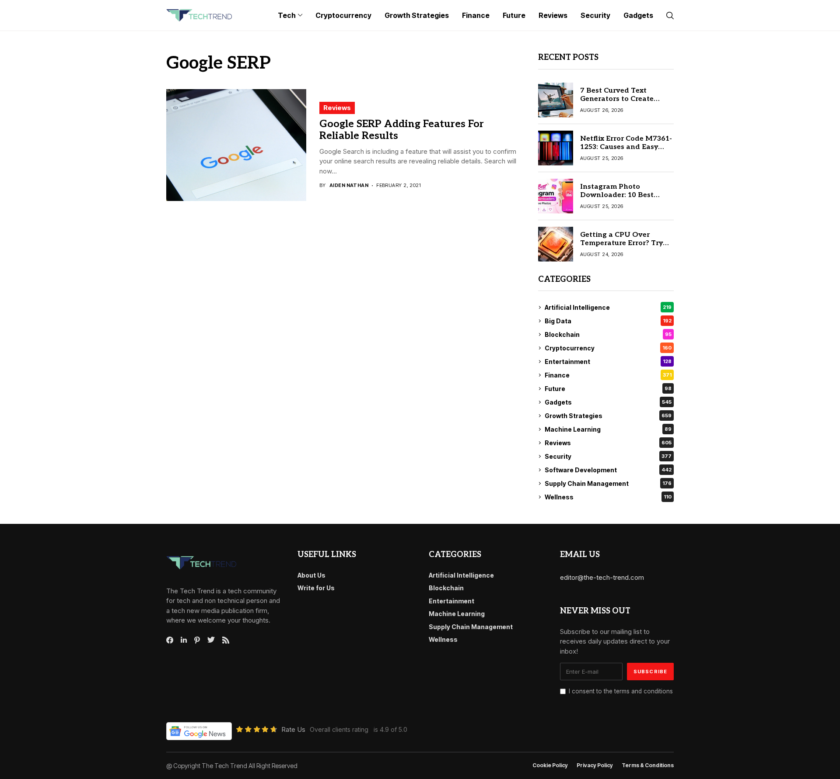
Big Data (608, 321)
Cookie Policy (550, 765)
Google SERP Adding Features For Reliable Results (401, 130)
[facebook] (169, 640)
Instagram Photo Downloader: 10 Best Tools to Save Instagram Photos (623, 199)
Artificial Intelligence (608, 307)
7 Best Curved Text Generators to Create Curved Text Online (617, 99)
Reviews (337, 108)
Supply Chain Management (608, 483)
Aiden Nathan (348, 185)
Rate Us (293, 729)
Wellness (608, 497)
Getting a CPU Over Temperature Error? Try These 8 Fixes (621, 243)
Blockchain (608, 334)
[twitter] (211, 640)
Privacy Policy (595, 765)
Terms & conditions (648, 765)
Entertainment (608, 361)
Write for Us (316, 588)
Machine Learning (608, 429)
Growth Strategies (608, 415)
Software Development (608, 470)
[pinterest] (197, 640)
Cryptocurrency (608, 348)
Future (608, 388)
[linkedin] (184, 640)
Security (608, 456)
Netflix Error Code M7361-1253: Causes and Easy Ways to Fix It (626, 147)
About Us (312, 575)
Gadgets (608, 402)
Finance (608, 375)
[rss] (225, 640)
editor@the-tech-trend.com (602, 577)
